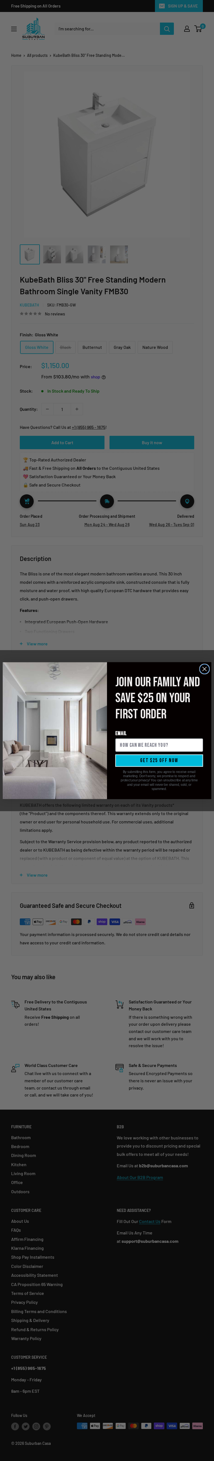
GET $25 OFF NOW (159, 760)
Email (121, 733)
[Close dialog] (204, 669)
